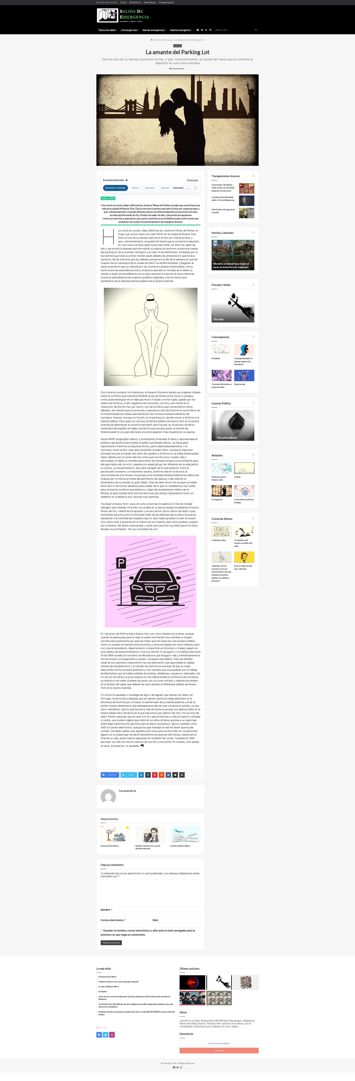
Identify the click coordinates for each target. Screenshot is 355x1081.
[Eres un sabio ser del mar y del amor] (244, 557)
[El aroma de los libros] (116, 834)
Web (155, 920)
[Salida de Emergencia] (123, 15)
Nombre (106, 909)
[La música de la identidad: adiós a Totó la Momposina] (246, 200)
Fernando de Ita (177, 69)
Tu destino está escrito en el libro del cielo (243, 543)
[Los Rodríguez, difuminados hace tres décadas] (192, 998)
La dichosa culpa (219, 540)
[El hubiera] (222, 349)
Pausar (135, 187)
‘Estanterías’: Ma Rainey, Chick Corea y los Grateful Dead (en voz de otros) (223, 188)
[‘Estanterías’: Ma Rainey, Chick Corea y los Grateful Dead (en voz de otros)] (246, 188)
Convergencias (129, 29)
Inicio (123, 2)
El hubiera (216, 358)
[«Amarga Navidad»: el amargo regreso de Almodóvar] (244, 349)
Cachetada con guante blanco (229, 319)
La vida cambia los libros (180, 846)
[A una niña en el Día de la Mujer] (244, 491)
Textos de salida (106, 29)
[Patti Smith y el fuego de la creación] (246, 213)
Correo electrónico (113, 920)
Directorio (135, 2)
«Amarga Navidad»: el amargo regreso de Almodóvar (243, 361)
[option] (233, 255)
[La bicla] (244, 468)
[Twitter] (101, 1028)
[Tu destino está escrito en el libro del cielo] (244, 531)
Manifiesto (150, 2)
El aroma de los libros (110, 846)
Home (156, 39)
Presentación (166, 2)
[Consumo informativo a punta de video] (222, 375)
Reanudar (150, 187)
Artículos (167, 39)
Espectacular (239, 384)
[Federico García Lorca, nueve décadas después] (150, 834)
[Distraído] (219, 982)
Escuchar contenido (115, 187)
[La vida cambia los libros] (185, 834)
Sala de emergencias (153, 29)
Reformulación (221, 437)
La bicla (237, 477)
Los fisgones (217, 499)
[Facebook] (98, 1028)
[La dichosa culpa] (222, 531)
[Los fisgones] (222, 491)
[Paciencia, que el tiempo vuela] (222, 468)
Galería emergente (180, 29)
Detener (165, 187)
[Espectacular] (244, 375)
